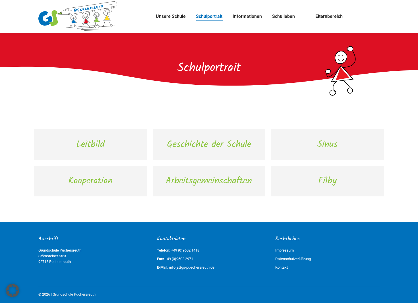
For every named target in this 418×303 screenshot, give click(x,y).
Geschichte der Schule (209, 144)
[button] (12, 290)
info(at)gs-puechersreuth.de (191, 267)
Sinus (327, 144)
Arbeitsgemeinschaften (209, 181)
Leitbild (90, 144)
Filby (327, 181)
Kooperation (90, 181)
